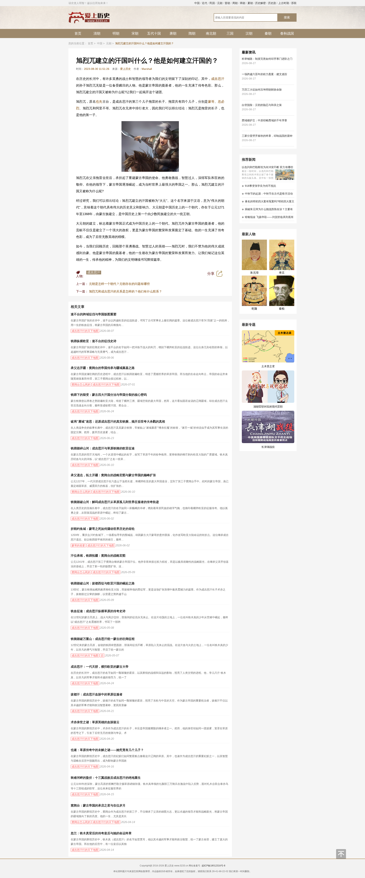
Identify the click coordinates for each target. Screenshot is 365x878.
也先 (99, 101)
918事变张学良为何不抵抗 (259, 185)
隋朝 (192, 33)
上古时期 (283, 3)
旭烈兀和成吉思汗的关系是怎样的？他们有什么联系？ (125, 291)
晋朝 (227, 3)
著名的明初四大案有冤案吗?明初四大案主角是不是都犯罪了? (268, 202)
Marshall (147, 68)
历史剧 (272, 3)
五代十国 (154, 33)
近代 (204, 3)
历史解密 (260, 3)
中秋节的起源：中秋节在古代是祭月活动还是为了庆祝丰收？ (267, 195)
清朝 (97, 33)
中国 (197, 3)
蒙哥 (211, 101)
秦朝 (268, 33)
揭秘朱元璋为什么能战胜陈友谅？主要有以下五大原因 (267, 210)
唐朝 (173, 33)
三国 (230, 33)
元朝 (219, 3)
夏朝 (250, 3)
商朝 (242, 3)
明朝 (116, 33)
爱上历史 (125, 68)
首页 (78, 33)
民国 (212, 3)
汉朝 (249, 33)
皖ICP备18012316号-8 (213, 865)
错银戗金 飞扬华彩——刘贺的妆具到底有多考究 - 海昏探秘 (268, 218)
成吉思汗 (217, 79)
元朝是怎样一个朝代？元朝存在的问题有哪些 (119, 283)
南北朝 (211, 33)
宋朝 (135, 33)
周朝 (235, 3)
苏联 (294, 3)
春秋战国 (287, 33)
